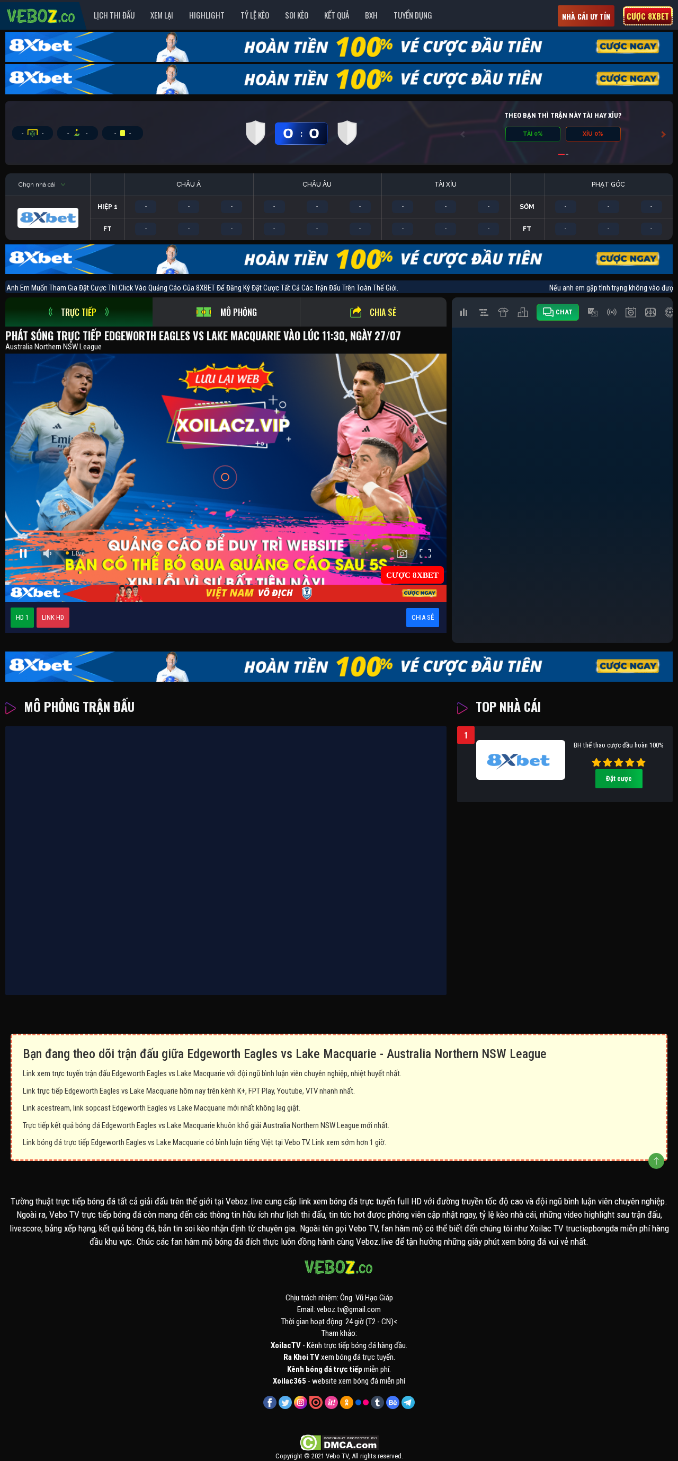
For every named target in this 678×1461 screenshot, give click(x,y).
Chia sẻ (383, 312)
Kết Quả (336, 15)
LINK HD (53, 617)
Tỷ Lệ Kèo (254, 15)
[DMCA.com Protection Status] (339, 1442)
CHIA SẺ (423, 617)
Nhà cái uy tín (586, 16)
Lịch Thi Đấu (114, 15)
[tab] (79, 312)
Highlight (207, 15)
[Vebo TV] (41, 14)
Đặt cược (619, 778)
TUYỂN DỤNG (413, 15)
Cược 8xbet (648, 16)
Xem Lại (161, 15)
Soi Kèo (296, 15)
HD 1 (22, 617)
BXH (371, 15)
